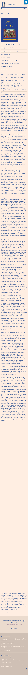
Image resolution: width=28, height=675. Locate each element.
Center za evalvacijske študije (7, 642)
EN (20, 9)
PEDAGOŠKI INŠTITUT (12, 4)
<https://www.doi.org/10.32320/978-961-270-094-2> (14, 90)
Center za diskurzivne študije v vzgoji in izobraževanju (12, 638)
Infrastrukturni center (5, 650)
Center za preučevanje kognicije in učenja (10, 644)
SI (18, 9)
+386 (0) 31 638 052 (12, 661)
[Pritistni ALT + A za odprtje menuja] (26, 2)
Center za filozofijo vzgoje (6, 643)
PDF (8, 66)
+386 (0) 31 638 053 (20, 661)
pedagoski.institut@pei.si (17, 665)
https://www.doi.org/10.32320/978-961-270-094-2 (13, 80)
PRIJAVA (15, 628)
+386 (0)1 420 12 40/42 (9, 659)
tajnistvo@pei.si (7, 665)
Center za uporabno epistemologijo (8, 649)
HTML (10, 66)
